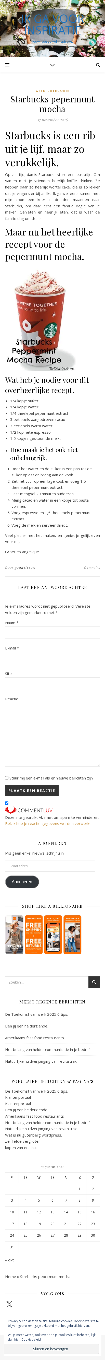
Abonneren (22, 881)
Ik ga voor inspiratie (52, 24)
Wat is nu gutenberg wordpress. (33, 1135)
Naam (11, 622)
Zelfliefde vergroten (23, 1141)
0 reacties (92, 567)
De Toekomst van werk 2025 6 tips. (36, 1014)
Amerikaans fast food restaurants (34, 1037)
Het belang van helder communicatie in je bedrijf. (47, 1049)
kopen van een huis (21, 1147)
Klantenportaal (18, 1097)
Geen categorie (53, 91)
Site (8, 673)
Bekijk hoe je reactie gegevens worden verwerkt (48, 823)
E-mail (12, 648)
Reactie (11, 698)
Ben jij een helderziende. (26, 1025)
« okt (9, 1259)
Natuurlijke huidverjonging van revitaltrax (41, 1061)
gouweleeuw (25, 567)
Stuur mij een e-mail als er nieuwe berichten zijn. (51, 777)
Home (10, 1276)
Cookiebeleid (31, 1339)
